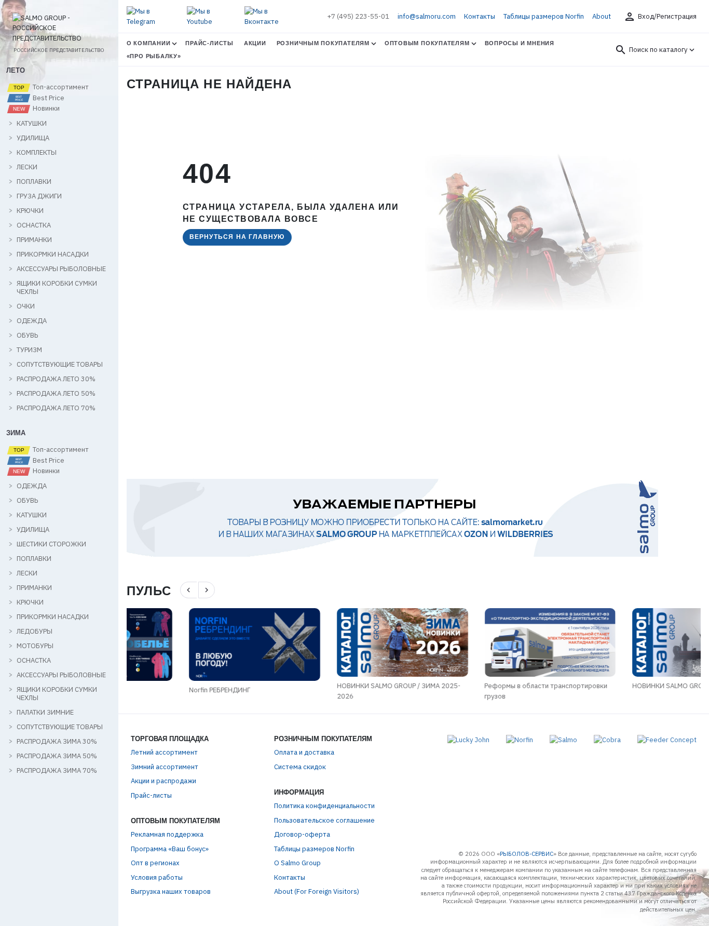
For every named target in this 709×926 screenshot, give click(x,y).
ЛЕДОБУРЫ (34, 631)
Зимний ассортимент (164, 766)
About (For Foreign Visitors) (316, 891)
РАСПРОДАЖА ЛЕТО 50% (56, 394)
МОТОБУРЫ (35, 646)
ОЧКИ (26, 306)
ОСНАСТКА (34, 225)
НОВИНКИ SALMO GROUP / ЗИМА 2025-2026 (336, 691)
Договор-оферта (302, 834)
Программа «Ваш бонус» (170, 848)
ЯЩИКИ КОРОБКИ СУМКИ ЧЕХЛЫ (57, 287)
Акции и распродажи (163, 780)
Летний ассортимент (164, 752)
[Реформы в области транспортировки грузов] (487, 642)
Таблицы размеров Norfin (543, 16)
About (601, 16)
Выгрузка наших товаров (171, 891)
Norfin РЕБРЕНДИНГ (157, 690)
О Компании (149, 43)
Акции (255, 43)
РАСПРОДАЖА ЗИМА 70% (57, 771)
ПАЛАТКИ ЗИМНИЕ (45, 712)
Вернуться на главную (237, 236)
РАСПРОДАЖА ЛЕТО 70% (56, 408)
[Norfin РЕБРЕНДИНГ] (192, 644)
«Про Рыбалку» (154, 56)
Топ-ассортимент (60, 87)
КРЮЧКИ (30, 211)
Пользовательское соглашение (324, 820)
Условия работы (157, 877)
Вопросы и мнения (519, 43)
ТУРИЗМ (29, 350)
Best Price (47, 98)
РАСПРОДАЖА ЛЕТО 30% (56, 379)
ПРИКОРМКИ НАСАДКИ (53, 254)
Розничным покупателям (323, 43)
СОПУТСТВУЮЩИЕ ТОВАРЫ (60, 364)
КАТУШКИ (32, 123)
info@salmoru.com (427, 16)
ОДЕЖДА (32, 321)
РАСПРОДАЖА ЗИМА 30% (57, 741)
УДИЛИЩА (33, 138)
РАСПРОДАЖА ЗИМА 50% (57, 756)
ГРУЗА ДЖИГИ (39, 196)
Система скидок (300, 766)
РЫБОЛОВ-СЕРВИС (526, 853)
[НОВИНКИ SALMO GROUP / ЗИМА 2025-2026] (339, 642)
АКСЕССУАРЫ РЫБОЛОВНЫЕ (61, 269)
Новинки (45, 108)
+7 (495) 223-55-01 (358, 16)
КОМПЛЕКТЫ (37, 153)
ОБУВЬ (27, 335)
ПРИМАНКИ (34, 240)
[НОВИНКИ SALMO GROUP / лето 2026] (635, 642)
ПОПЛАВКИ (34, 182)
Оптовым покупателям (427, 43)
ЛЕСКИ (27, 167)
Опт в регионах (155, 862)
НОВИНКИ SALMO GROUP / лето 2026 (628, 685)
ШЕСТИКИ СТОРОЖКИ (51, 544)
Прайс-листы (209, 43)
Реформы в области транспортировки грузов (483, 691)
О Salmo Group (297, 862)
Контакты (479, 16)
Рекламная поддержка (167, 834)
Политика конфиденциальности (324, 805)
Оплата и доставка (304, 752)
